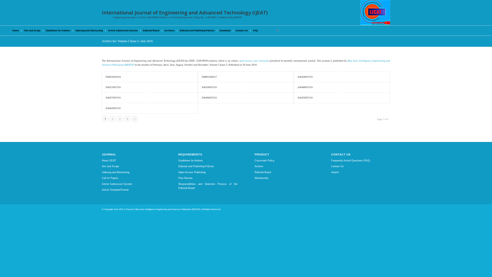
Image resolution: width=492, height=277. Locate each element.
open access (245, 60)
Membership (261, 178)
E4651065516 (113, 87)
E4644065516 (305, 76)
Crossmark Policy (264, 160)
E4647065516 (113, 97)
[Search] (276, 30)
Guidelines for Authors (190, 160)
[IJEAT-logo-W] (375, 12)
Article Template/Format (115, 189)
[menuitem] (15, 30)
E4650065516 (209, 87)
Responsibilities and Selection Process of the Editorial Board (208, 186)
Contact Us (337, 166)
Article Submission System (117, 184)
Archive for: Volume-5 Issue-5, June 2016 (127, 41)
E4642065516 (113, 108)
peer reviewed (260, 60)
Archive (259, 166)
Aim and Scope (110, 166)
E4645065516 (305, 97)
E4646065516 (209, 97)
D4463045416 (113, 76)
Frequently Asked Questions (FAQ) (350, 160)
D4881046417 (209, 76)
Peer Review (185, 178)
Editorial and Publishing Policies (196, 166)
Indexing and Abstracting (115, 172)
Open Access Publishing (192, 172)
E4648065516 (305, 87)
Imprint (335, 172)
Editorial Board (263, 172)
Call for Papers (110, 178)
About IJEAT (109, 160)
